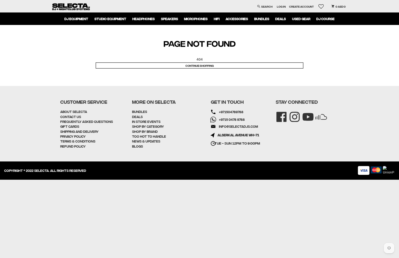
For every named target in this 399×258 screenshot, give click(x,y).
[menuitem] (76, 19)
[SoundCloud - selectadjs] (318, 113)
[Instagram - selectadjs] (291, 113)
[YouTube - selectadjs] (305, 113)
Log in (281, 6)
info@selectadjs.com (238, 126)
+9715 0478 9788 (232, 119)
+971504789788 (231, 112)
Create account (301, 6)
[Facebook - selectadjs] (278, 113)
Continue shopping (199, 65)
